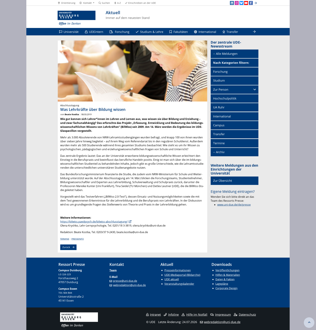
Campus (218, 125)
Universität (71, 32)
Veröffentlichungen (227, 270)
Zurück (66, 247)
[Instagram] (237, 3)
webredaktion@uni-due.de (129, 285)
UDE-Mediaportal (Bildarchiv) (182, 275)
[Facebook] (251, 3)
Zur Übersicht (222, 181)
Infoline (173, 315)
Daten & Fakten (225, 279)
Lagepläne (221, 284)
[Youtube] (246, 3)
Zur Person (220, 89)
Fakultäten (180, 32)
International (207, 32)
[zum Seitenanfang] (309, 322)
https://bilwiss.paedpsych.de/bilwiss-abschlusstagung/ (94, 221)
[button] (86, 3)
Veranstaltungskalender (179, 284)
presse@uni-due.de (125, 281)
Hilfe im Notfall (196, 315)
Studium (219, 80)
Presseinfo (77, 238)
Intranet (155, 315)
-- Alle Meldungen (225, 54)
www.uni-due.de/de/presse (234, 204)
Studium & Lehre (151, 32)
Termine (64, 238)
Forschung (122, 32)
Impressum (223, 315)
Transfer (232, 32)
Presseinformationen (177, 270)
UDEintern (96, 32)
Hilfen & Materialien (227, 275)
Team (113, 270)
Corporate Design (226, 288)
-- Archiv (218, 152)
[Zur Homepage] (76, 18)
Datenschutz (247, 315)
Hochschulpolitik (224, 98)
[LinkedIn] (232, 3)
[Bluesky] (241, 3)
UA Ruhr (218, 107)
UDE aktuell (171, 279)
